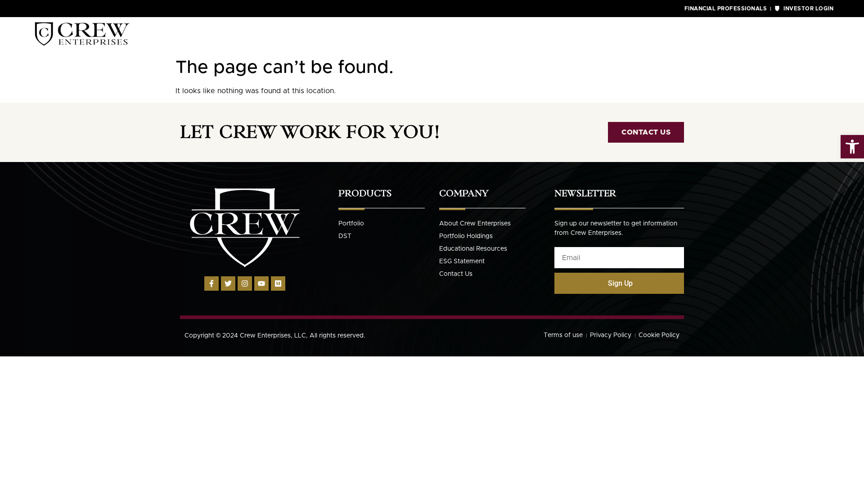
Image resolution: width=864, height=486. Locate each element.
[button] (852, 146)
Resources (719, 35)
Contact (795, 35)
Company (564, 35)
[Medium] (278, 283)
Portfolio (640, 35)
